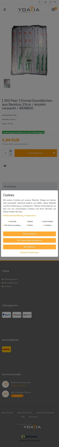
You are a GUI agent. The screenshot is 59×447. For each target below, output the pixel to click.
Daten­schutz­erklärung (14, 215)
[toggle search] (50, 2)
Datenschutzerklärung (45, 412)
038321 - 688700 (18, 385)
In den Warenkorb (35, 153)
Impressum (33, 417)
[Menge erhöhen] (10, 151)
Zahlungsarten (10, 279)
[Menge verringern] (10, 155)
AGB (22, 417)
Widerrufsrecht (7, 412)
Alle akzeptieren (29, 234)
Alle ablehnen (29, 247)
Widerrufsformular (25, 412)
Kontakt (7, 286)
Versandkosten (11, 283)
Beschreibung (10, 186)
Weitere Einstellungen (29, 252)
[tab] (29, 186)
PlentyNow (35, 440)
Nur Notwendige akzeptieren (29, 240)
